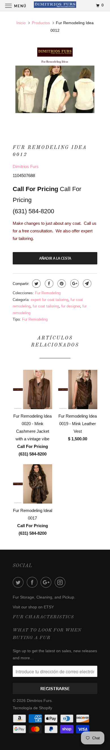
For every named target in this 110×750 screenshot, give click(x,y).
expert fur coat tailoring (49, 300)
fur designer (70, 306)
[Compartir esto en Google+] (74, 283)
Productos (41, 23)
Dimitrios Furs (26, 166)
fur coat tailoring (46, 306)
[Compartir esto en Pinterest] (61, 283)
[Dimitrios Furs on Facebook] (33, 582)
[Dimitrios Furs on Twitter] (19, 582)
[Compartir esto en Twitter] (36, 283)
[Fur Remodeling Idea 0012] (55, 86)
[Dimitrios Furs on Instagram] (61, 582)
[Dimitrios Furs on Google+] (47, 582)
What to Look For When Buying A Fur (47, 634)
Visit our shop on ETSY (33, 607)
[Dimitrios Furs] (55, 5)
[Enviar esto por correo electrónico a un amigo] (86, 283)
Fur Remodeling (48, 293)
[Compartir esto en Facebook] (48, 283)
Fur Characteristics (43, 617)
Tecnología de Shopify (32, 708)
